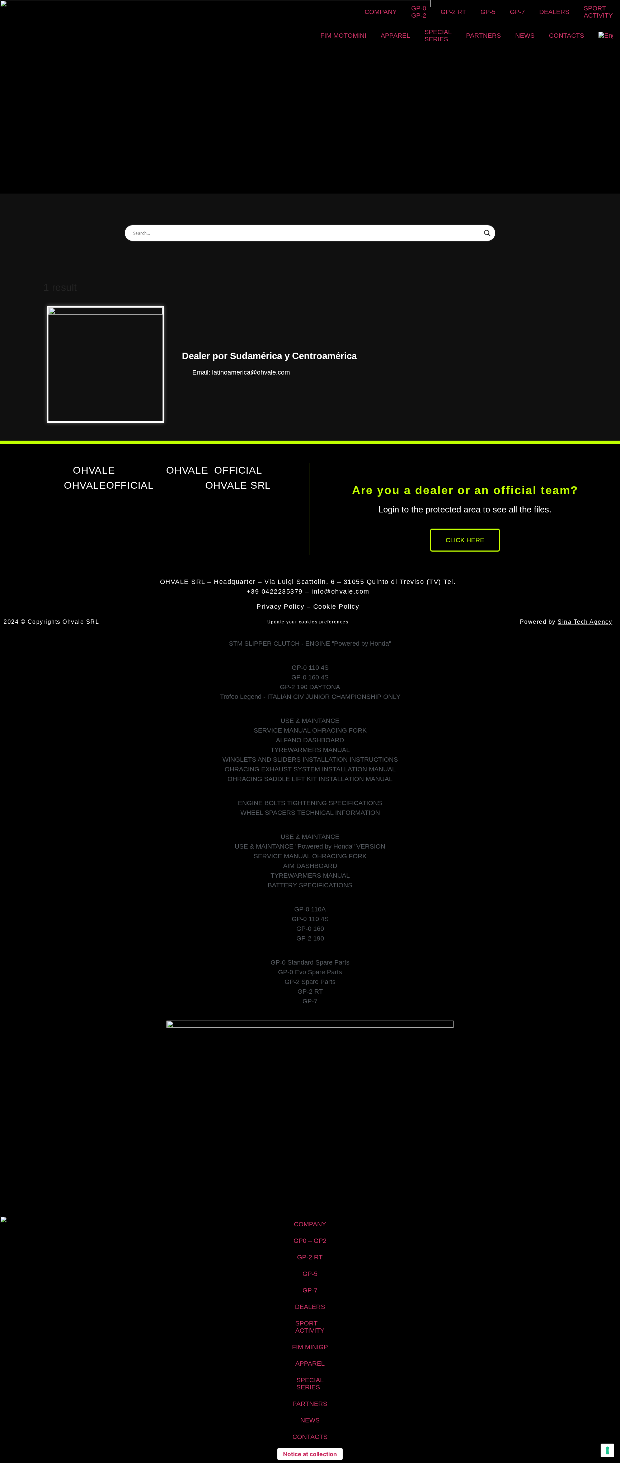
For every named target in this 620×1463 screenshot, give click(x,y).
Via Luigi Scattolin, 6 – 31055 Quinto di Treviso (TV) (352, 581)
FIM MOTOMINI (343, 35)
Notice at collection (310, 1454)
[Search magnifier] (487, 233)
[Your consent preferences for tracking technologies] (607, 1450)
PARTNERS (483, 35)
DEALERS (554, 11)
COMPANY (381, 11)
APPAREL (395, 35)
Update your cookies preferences (308, 621)
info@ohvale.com (340, 591)
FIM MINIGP (310, 1347)
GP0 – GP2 (310, 1240)
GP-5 (487, 11)
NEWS (525, 35)
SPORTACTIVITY (598, 12)
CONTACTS (566, 35)
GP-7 (517, 11)
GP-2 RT (453, 11)
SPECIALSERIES (438, 35)
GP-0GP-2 (418, 12)
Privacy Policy (280, 606)
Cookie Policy (336, 606)
